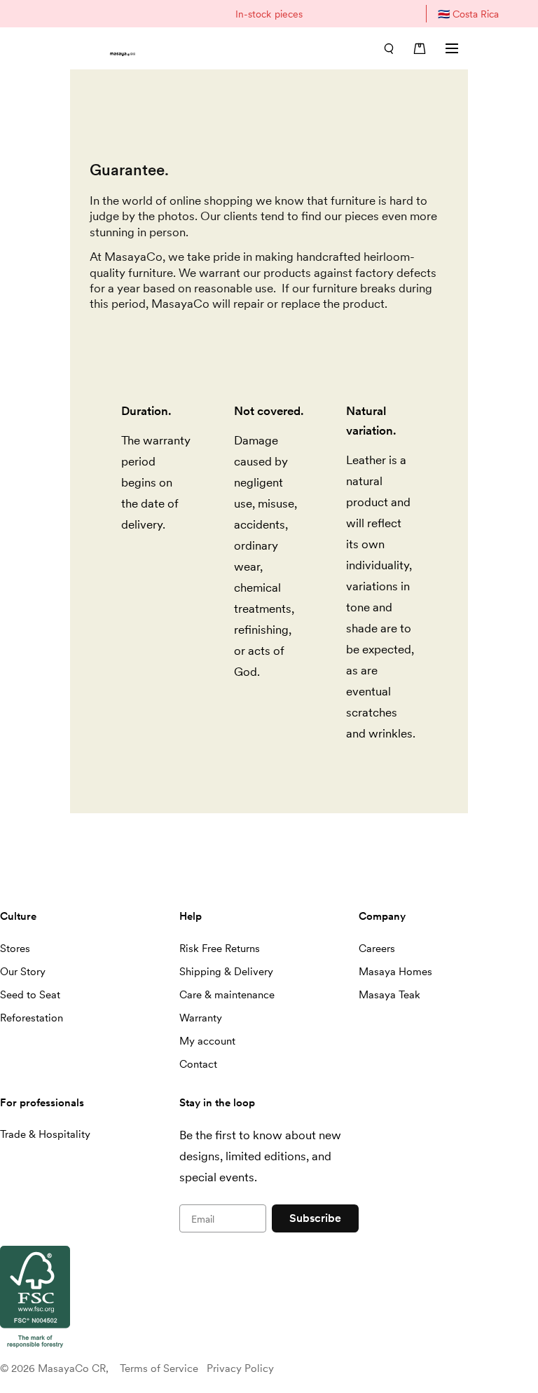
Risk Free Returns (219, 948)
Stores (15, 948)
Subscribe (315, 1218)
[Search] (389, 48)
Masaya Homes (395, 971)
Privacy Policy (240, 1368)
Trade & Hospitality (45, 1134)
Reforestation (31, 1018)
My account (207, 1041)
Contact (198, 1064)
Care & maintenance (227, 994)
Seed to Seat (30, 994)
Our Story (23, 971)
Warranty (200, 1018)
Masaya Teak (389, 994)
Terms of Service (159, 1368)
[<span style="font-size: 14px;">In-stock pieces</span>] (268, 14)
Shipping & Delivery (226, 971)
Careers (377, 948)
